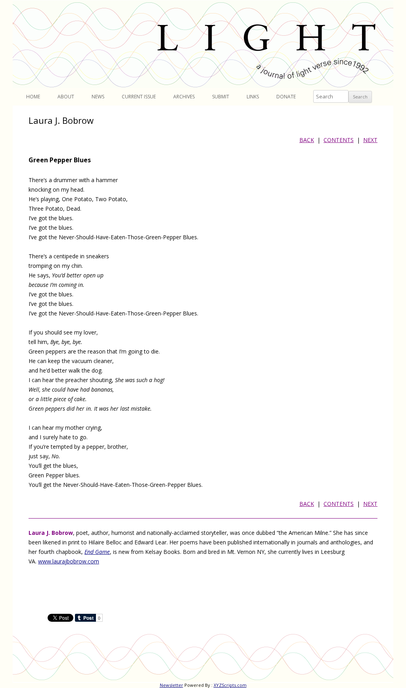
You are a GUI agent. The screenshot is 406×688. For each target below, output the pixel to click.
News (98, 96)
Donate (286, 96)
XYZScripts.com (230, 685)
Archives (184, 96)
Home (33, 96)
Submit (220, 96)
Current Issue (139, 96)
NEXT (370, 140)
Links (253, 96)
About (65, 96)
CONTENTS (339, 140)
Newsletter (171, 685)
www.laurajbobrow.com (68, 561)
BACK (306, 140)
